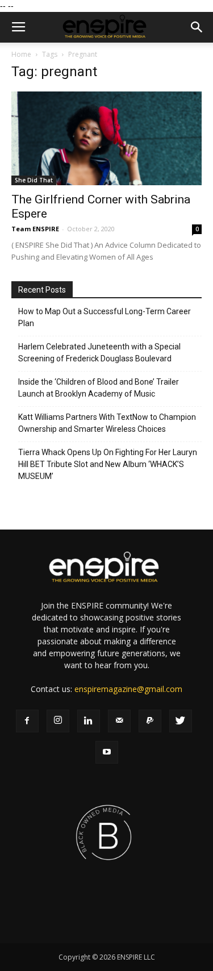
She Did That (34, 180)
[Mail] (119, 721)
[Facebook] (27, 721)
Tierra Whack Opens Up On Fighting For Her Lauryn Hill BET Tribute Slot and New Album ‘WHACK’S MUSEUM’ (107, 464)
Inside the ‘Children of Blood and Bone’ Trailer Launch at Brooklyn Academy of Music (98, 387)
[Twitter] (180, 721)
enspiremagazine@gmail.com (128, 689)
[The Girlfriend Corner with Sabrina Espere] (106, 138)
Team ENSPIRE (35, 228)
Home (21, 54)
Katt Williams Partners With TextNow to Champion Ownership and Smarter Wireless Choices (107, 423)
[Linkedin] (88, 721)
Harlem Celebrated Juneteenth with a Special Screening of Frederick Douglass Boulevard (99, 352)
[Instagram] (58, 721)
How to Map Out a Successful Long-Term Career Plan (104, 317)
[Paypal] (150, 721)
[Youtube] (106, 752)
